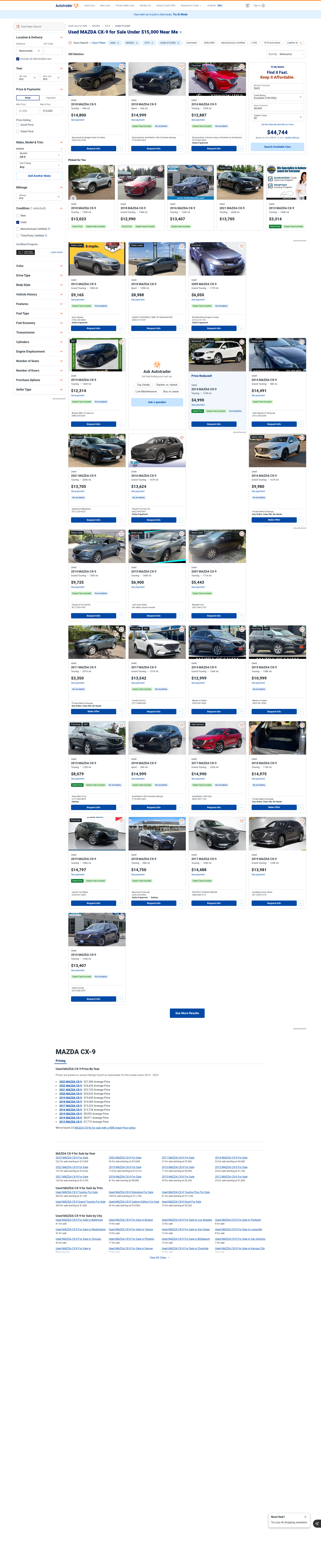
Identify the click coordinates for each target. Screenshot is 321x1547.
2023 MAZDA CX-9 (70, 1081)
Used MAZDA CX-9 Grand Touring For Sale (80, 1201)
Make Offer (274, 519)
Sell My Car (145, 5)
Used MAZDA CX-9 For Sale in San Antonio (240, 1239)
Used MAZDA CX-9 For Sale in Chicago (78, 1239)
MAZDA (96, 26)
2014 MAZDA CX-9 (70, 1117)
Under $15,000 (122, 26)
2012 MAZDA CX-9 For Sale (231, 1176)
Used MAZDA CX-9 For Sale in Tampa (131, 1229)
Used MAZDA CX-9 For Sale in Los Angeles (187, 1220)
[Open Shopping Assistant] (317, 1524)
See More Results (187, 1013)
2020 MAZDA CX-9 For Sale (125, 1157)
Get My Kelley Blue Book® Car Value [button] (277, 124)
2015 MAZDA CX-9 (70, 1113)
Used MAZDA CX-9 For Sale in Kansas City (240, 1248)
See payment (77, 120)
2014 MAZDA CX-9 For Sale (231, 1157)
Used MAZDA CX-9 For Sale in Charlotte (185, 1248)
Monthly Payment (262, 85)
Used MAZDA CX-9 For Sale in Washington (81, 1229)
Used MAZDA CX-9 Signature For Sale (131, 1192)
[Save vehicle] (121, 66)
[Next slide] (301, 198)
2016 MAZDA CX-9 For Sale (178, 1167)
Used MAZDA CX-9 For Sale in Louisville (238, 1229)
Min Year (23, 76)
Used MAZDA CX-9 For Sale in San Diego (186, 1229)
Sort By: (273, 54)
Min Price (21, 104)
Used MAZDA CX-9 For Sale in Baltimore (79, 1220)
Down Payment (261, 105)
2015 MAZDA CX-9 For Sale (178, 1176)
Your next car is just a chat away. (161, 14)
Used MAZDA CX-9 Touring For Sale (77, 1192)
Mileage (22, 195)
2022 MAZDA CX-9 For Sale (72, 1167)
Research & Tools (190, 5)
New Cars (105, 5)
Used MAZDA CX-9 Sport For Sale (181, 1201)
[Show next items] (301, 43)
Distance (20, 43)
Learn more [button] (57, 252)
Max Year (47, 76)
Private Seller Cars (125, 5)
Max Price (45, 104)
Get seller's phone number (143, 607)
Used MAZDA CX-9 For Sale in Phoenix (131, 1239)
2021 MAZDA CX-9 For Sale (72, 1176)
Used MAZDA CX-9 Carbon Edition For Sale (134, 1201)
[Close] (305, 1517)
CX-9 (107, 26)
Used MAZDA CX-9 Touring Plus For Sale (186, 1192)
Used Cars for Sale (77, 26)
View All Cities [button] (158, 1257)
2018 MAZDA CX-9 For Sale (125, 1176)
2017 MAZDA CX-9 (70, 1105)
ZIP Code (48, 43)
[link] (161, 126)
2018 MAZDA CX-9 (70, 1101)
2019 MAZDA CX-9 (70, 1097)
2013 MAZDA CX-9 (70, 1121)
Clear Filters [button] (98, 42)
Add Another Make (39, 175)
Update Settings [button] (292, 138)
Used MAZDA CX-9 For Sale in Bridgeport (186, 1239)
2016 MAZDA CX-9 (70, 1109)
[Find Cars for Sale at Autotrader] (67, 5)
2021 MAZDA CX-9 (70, 1089)
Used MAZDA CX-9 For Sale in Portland (238, 1220)
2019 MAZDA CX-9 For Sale (125, 1167)
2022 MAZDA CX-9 (70, 1085)
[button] (248, 6)
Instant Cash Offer (166, 5)
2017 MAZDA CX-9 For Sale (178, 1157)
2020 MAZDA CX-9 (70, 1093)
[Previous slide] (73, 198)
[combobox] (39, 27)
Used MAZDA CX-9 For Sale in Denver (131, 1248)
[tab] (60, 1060)
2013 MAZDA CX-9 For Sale (231, 1167)
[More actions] (120, 148)
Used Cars (89, 5)
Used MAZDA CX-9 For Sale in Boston (131, 1220)
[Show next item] (240, 355)
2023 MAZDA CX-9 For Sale (72, 1157)
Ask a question (157, 402)
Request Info (93, 148)
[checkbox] (24, 125)
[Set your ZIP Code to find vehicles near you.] (181, 32)
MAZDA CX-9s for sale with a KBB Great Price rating (105, 1127)
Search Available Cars (277, 146)
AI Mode (214, 5)
